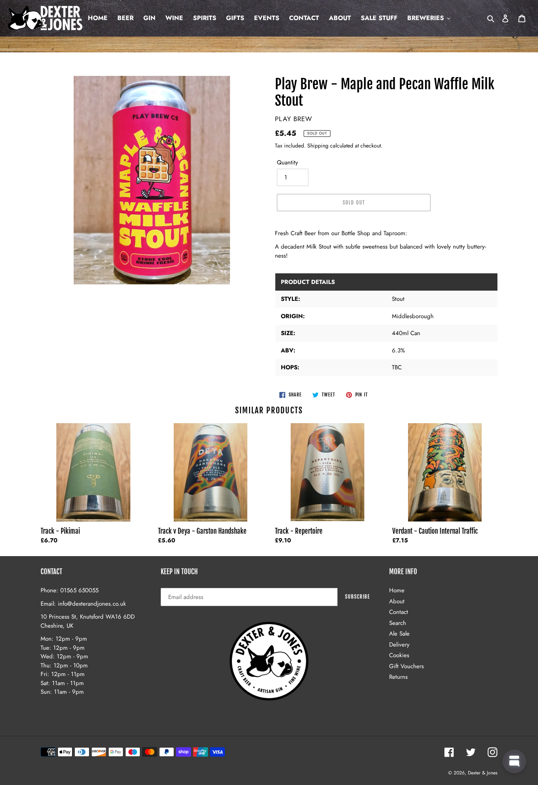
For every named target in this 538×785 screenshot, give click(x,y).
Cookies (399, 655)
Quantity (287, 162)
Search (397, 623)
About (396, 601)
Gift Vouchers (406, 666)
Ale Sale (399, 633)
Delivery (399, 644)
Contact (398, 612)
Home (396, 590)
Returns (398, 677)
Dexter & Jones (482, 772)
